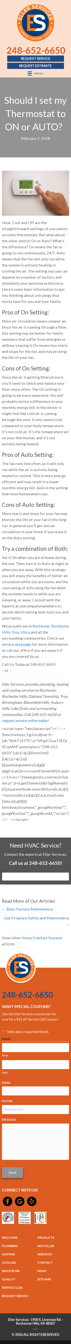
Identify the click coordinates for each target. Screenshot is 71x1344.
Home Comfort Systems (42, 937)
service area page (16, 644)
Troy (15, 632)
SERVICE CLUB (12, 1287)
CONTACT (45, 1262)
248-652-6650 (36, 50)
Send (12, 1172)
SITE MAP (44, 1279)
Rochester (41, 626)
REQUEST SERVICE (15, 1296)
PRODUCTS (45, 1237)
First (5, 1055)
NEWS (41, 1271)
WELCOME (10, 1237)
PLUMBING (10, 1246)
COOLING (9, 1262)
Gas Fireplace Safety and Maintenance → (36, 921)
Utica (25, 632)
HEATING (8, 1254)
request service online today (25, 720)
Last (5, 1072)
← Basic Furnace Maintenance (27, 909)
